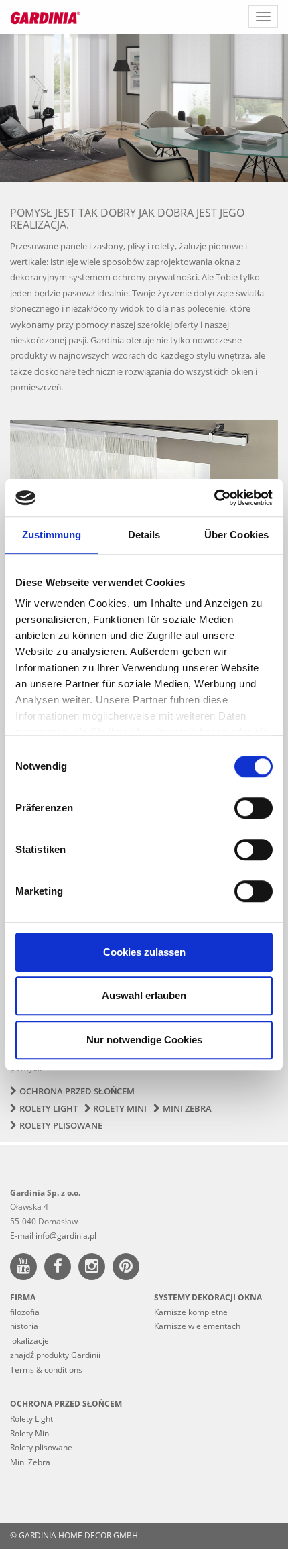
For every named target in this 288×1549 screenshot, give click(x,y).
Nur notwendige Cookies (144, 1039)
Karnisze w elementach (197, 1326)
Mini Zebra (187, 1108)
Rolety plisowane (60, 1125)
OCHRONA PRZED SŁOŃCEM (66, 1404)
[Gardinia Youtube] (26, 1268)
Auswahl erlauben (144, 995)
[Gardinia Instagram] (94, 1268)
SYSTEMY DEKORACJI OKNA (208, 1297)
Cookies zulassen (144, 952)
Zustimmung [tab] (52, 534)
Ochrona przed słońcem (77, 1091)
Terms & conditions (46, 1369)
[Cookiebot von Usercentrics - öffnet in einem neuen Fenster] (214, 497)
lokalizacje (29, 1340)
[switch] (253, 808)
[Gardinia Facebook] (60, 1268)
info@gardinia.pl (65, 1235)
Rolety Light (48, 1108)
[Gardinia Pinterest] (129, 1268)
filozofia (25, 1312)
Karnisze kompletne (191, 1312)
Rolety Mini (120, 1108)
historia (24, 1326)
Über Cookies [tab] (236, 534)
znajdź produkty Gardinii (55, 1355)
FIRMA (22, 1297)
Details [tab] (144, 534)
